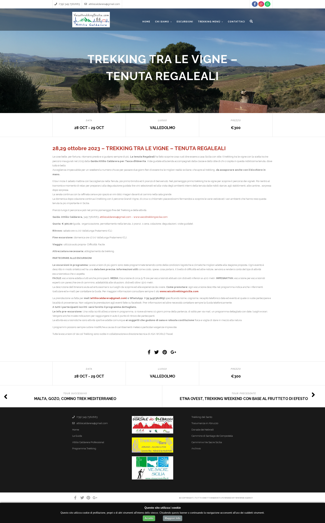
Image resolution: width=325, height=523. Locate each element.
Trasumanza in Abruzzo (204, 423)
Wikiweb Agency (244, 498)
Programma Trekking (84, 448)
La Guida (77, 435)
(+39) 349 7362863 (69, 4)
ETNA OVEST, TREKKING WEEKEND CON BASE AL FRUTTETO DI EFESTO (244, 398)
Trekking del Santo (201, 417)
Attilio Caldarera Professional (88, 442)
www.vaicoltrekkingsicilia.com (151, 217)
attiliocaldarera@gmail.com (104, 4)
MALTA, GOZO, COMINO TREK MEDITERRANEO (75, 398)
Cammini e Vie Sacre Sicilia (206, 442)
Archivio (196, 448)
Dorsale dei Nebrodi (202, 429)
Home (75, 429)
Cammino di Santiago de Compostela (212, 435)
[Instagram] (261, 4)
